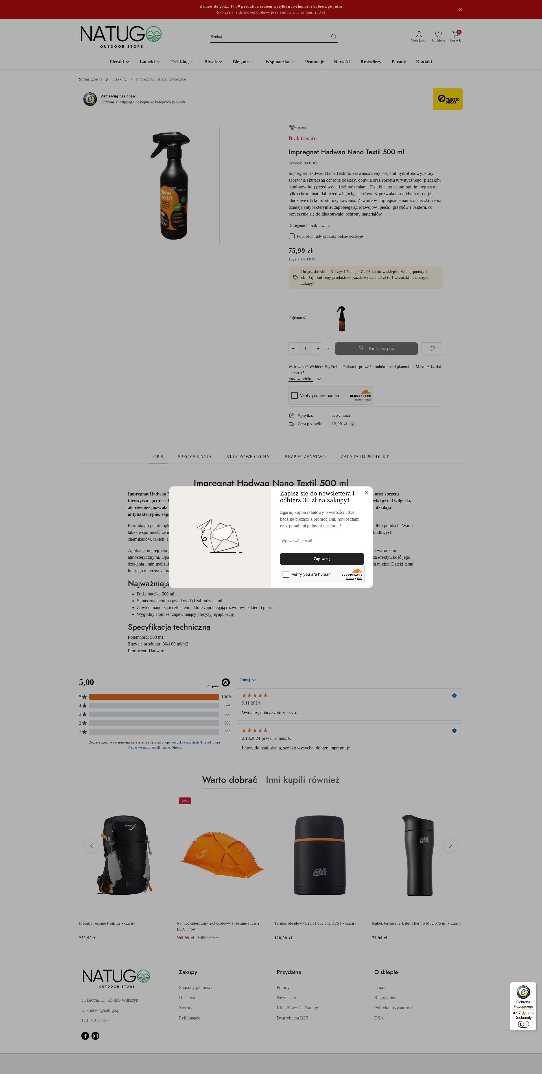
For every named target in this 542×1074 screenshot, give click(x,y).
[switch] (523, 1024)
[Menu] (533, 985)
